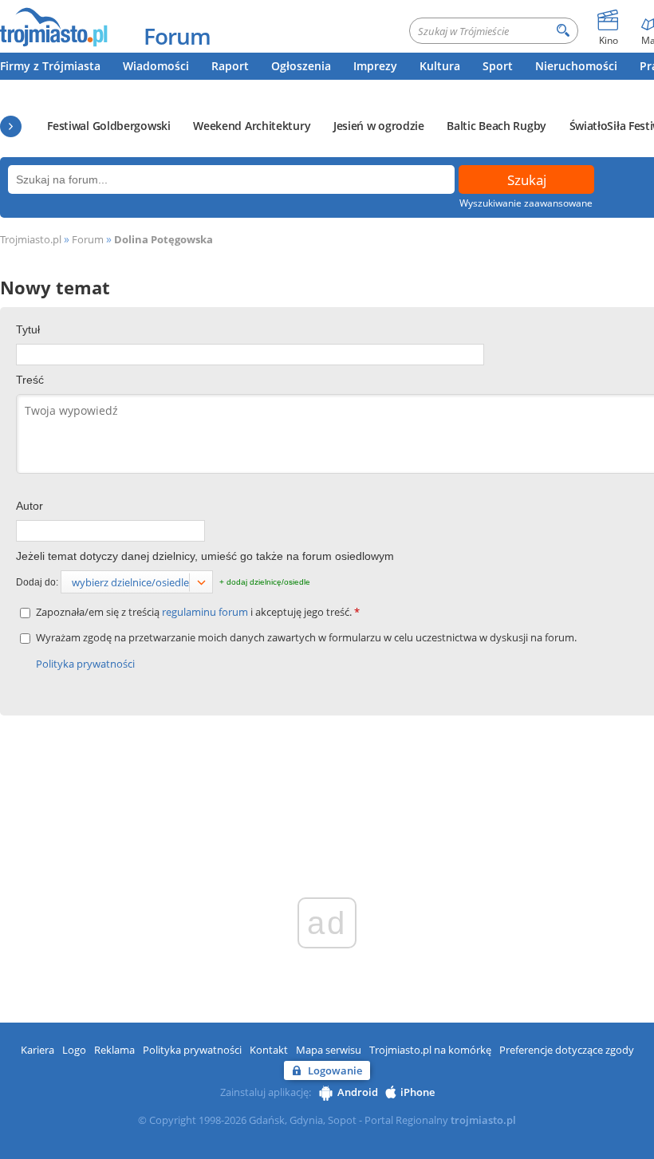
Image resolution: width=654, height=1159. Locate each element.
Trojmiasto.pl (30, 239)
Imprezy (375, 65)
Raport (230, 65)
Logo (74, 1050)
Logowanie (335, 1070)
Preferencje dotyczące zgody (566, 1050)
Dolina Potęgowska (163, 239)
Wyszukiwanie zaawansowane (526, 203)
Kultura (440, 65)
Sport (498, 65)
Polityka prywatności (85, 663)
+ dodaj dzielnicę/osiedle (264, 582)
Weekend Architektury (251, 125)
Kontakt (269, 1050)
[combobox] (137, 581)
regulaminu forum (206, 612)
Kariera (37, 1050)
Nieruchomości (576, 65)
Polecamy (11, 126)
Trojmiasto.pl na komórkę (430, 1050)
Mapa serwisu (328, 1050)
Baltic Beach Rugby (496, 125)
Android (357, 1092)
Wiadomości (156, 65)
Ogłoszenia (301, 65)
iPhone (417, 1092)
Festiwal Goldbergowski (108, 125)
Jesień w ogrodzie (378, 125)
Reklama (114, 1050)
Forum (177, 36)
